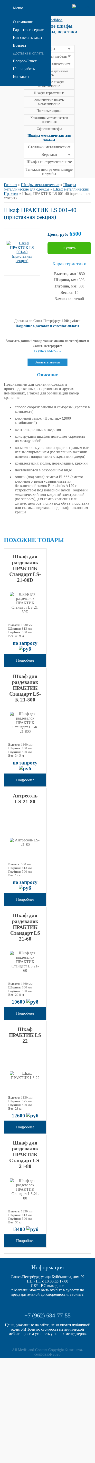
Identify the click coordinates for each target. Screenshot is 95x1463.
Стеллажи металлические (49, 147)
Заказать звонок (47, 362)
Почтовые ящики (49, 111)
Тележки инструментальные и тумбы (49, 171)
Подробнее (25, 660)
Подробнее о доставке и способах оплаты (47, 326)
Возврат (19, 45)
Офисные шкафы (49, 129)
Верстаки (49, 154)
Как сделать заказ (27, 37)
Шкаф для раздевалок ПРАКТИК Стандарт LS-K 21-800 (25, 687)
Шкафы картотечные (49, 93)
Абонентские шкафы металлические (49, 102)
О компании (23, 22)
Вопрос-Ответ (25, 61)
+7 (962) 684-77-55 (47, 1315)
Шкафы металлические (40, 185)
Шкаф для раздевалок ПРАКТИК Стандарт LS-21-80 (25, 1154)
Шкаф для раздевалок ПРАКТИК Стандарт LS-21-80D (25, 568)
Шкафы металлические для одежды (40, 187)
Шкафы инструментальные (49, 162)
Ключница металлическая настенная (49, 120)
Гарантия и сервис (28, 30)
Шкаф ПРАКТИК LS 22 (25, 1035)
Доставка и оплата (28, 53)
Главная (10, 185)
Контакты (21, 76)
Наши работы (24, 69)
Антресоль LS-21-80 (25, 798)
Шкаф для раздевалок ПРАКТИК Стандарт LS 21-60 (25, 927)
